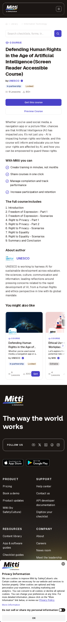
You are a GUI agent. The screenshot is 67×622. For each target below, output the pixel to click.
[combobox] (28, 33)
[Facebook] (52, 445)
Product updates (13, 500)
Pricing (7, 486)
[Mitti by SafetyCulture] (11, 8)
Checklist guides (13, 555)
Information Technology (35, 24)
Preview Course (33, 111)
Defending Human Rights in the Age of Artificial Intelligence (21, 347)
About (40, 536)
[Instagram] (58, 445)
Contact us (43, 493)
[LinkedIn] (46, 445)
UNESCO (14, 80)
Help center (43, 486)
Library (14, 24)
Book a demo (11, 493)
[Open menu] (59, 9)
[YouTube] (33, 445)
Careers (41, 543)
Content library (12, 536)
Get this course (34, 102)
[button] (24, 345)
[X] (39, 445)
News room (43, 550)
